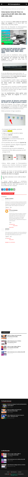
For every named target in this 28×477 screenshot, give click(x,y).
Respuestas (8, 209)
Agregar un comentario (10, 242)
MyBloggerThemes (14, 475)
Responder (7, 207)
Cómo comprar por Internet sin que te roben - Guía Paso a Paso (15, 416)
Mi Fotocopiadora (14, 4)
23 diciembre (12, 211)
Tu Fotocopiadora (13, 210)
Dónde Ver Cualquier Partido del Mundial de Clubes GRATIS (16, 405)
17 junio (7, 230)
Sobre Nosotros (14, 472)
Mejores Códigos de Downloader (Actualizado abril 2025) (14, 336)
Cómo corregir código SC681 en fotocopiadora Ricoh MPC (14, 347)
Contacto (19, 472)
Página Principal (4, 8)
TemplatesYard (14, 474)
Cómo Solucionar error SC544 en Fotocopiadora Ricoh (14, 341)
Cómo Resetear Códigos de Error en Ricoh (16, 464)
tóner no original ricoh (12, 8)
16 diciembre (8, 199)
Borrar (11, 207)
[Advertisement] (11, 295)
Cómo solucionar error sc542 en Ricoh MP (16, 352)
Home (8, 472)
